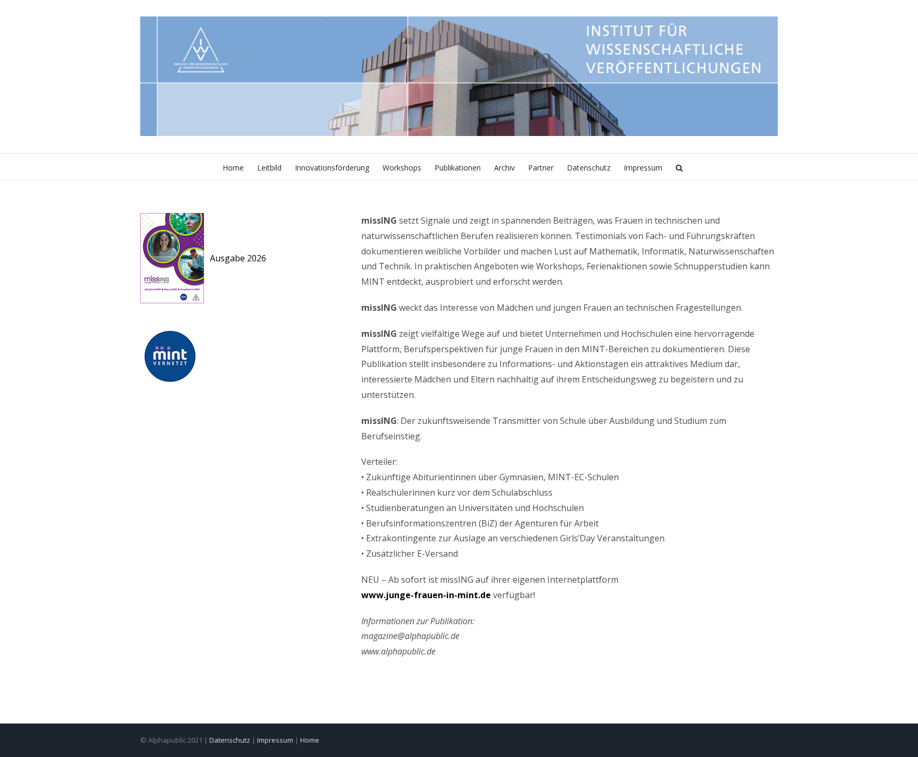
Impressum (275, 740)
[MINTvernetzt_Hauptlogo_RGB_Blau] (169, 334)
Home (309, 740)
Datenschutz (229, 740)
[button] (679, 167)
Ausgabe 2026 (238, 258)
